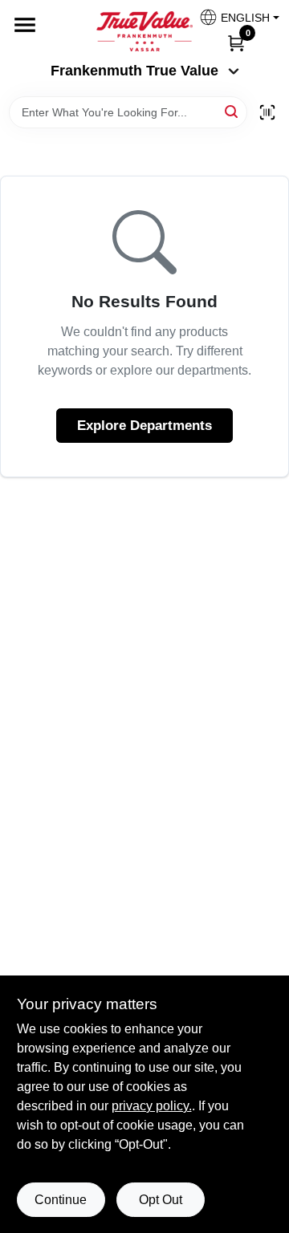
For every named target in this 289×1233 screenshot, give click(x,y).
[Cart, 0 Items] (236, 42)
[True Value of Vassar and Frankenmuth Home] (144, 31)
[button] (233, 17)
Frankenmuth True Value (134, 71)
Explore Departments (144, 425)
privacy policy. (152, 1106)
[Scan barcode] (267, 112)
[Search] (232, 111)
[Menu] (24, 24)
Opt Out (160, 1200)
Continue (61, 1200)
